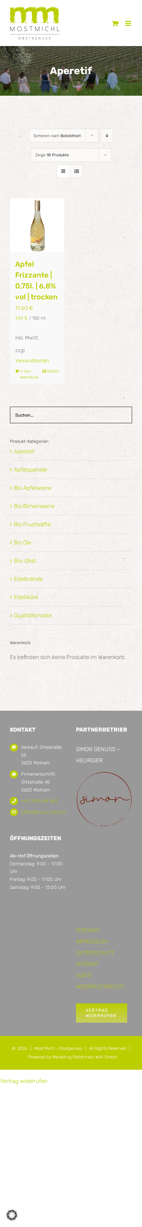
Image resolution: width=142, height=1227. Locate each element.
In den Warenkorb (28, 374)
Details (53, 371)
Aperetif (24, 451)
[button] (12, 1215)
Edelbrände (28, 579)
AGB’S (83, 975)
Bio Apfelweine (32, 488)
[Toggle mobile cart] (115, 23)
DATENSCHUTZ (95, 952)
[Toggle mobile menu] (128, 23)
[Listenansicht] (76, 171)
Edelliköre (26, 597)
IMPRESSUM (91, 941)
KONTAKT (87, 930)
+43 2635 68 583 (39, 801)
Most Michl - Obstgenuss (58, 1048)
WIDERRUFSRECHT (100, 986)
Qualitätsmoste (33, 615)
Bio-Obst (25, 560)
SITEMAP (87, 964)
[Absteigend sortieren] (106, 135)
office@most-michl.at (43, 812)
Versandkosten (32, 361)
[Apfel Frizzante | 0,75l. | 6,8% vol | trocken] (37, 225)
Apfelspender (31, 469)
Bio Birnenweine (34, 506)
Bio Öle (22, 542)
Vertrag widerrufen (23, 1081)
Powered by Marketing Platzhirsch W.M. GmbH (72, 1056)
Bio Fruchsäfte (32, 524)
